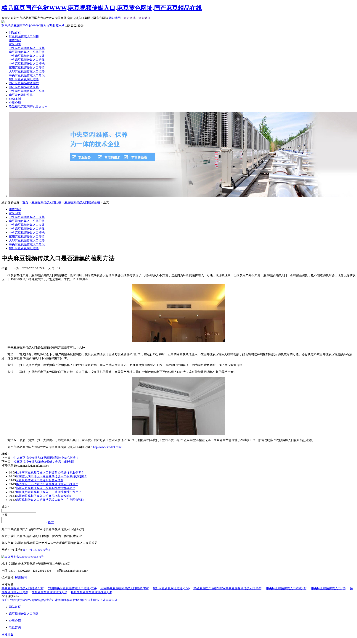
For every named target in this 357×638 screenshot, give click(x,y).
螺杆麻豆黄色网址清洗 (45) (49, 592)
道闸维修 (64, 600)
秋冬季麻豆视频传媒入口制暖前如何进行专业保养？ (50, 472)
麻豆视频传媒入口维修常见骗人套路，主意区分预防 (50, 499)
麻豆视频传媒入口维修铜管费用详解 (39, 480)
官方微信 (144, 18)
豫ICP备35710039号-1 (36, 549)
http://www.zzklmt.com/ (107, 447)
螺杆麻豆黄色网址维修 (24, 79)
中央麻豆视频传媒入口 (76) (328, 588)
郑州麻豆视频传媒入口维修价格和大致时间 (44, 495)
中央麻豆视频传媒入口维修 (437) (22, 588)
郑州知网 (21, 577)
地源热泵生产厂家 (46, 600)
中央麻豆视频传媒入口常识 (27, 75)
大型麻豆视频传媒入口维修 (27, 71)
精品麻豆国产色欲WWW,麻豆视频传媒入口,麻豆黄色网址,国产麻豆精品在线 (101, 7)
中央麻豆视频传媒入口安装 (27, 55)
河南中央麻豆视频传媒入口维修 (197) (124, 588)
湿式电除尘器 (109, 600)
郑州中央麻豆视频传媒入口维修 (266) (72, 588)
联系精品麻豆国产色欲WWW (20, 25)
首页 (25, 202)
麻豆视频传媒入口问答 (24, 36)
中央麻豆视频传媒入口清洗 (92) (286, 588)
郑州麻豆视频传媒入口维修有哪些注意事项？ (45, 488)
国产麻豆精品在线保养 (24, 87)
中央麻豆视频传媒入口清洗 (27, 63)
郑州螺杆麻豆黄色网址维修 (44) (91, 592)
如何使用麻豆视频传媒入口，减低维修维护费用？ (48, 492)
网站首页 (15, 32)
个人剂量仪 (92, 600)
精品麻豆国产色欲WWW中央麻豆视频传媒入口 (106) (227, 588)
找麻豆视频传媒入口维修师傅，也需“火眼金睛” (44, 461)
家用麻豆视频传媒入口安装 (27, 67)
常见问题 (15, 44)
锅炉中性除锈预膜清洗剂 (17, 600)
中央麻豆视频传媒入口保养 (27, 48)
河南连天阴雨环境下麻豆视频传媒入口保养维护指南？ (51, 476)
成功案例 (15, 98)
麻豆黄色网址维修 (21, 94)
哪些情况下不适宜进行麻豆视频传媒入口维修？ (47, 484)
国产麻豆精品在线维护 (24, 83)
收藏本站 (59, 25)
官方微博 (130, 18)
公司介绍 (15, 102)
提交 (51, 522)
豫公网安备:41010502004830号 (24, 556)
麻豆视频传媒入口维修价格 (27, 52)
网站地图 (115, 18)
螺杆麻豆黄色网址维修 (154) (171, 588)
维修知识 (15, 40)
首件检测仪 (77, 600)
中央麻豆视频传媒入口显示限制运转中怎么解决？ (46, 457)
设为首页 (46, 25)
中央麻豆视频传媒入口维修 (27, 59)
